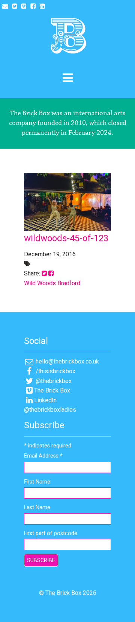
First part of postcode (50, 533)
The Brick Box (52, 390)
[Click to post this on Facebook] (51, 273)
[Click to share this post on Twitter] (44, 273)
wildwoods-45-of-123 (66, 238)
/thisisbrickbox (54, 371)
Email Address (43, 456)
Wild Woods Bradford (52, 283)
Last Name (37, 507)
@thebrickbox (53, 381)
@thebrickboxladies (50, 409)
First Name (37, 482)
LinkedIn (45, 400)
